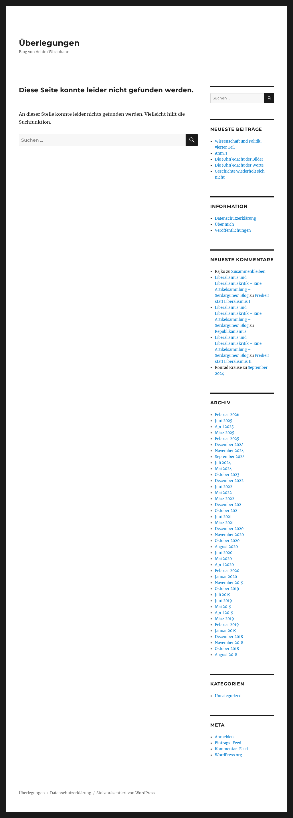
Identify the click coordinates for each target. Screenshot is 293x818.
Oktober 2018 (227, 648)
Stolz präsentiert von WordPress (125, 793)
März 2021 (224, 522)
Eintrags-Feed (228, 743)
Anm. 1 (221, 153)
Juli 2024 (223, 462)
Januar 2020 (226, 576)
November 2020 (229, 534)
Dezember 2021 (229, 504)
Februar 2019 (227, 624)
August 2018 (226, 654)
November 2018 (229, 642)
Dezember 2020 (229, 528)
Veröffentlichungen (233, 230)
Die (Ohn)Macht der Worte (239, 165)
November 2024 (229, 450)
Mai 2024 (223, 468)
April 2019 (224, 612)
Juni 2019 (223, 600)
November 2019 (229, 582)
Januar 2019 (226, 630)
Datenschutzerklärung (235, 218)
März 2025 (224, 432)
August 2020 (226, 546)
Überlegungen (49, 43)
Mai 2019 (223, 606)
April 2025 (224, 426)
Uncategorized (228, 695)
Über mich (224, 224)
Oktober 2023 (227, 474)
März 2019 (224, 618)
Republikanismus (231, 331)
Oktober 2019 (227, 588)
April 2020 (224, 564)
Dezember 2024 (229, 444)
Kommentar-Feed (231, 749)
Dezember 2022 (229, 480)
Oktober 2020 (227, 540)
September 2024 (230, 456)
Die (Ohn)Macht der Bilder (239, 159)
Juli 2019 (223, 594)
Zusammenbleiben (248, 271)
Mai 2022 (223, 492)
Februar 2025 (227, 438)
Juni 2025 (223, 420)
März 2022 (224, 498)
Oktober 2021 (227, 510)
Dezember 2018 (229, 636)
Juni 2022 (223, 486)
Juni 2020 (223, 552)
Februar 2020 (227, 570)
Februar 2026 (227, 414)
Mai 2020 (223, 558)
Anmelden (224, 737)
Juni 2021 (223, 516)
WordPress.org (228, 755)
